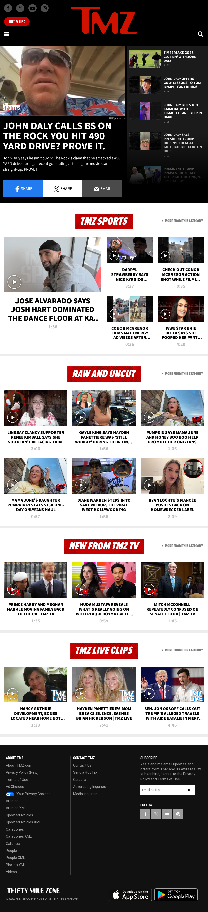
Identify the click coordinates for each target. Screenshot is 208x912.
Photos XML (16, 865)
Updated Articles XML (23, 822)
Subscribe (189, 790)
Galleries (13, 843)
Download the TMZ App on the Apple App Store (130, 895)
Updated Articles (19, 815)
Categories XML (19, 836)
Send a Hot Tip (85, 772)
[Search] (201, 34)
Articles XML (16, 808)
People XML (15, 858)
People (11, 851)
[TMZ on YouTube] (167, 814)
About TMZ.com (19, 765)
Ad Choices (15, 787)
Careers (79, 780)
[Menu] (7, 34)
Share (26, 188)
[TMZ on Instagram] (45, 8)
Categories (15, 829)
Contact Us (82, 765)
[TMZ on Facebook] (8, 8)
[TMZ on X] (20, 8)
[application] (62, 81)
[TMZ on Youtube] (32, 8)
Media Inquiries (85, 794)
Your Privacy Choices (33, 794)
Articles (12, 801)
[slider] (62, 116)
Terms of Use (17, 780)
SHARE (66, 188)
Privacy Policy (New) (22, 772)
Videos (11, 872)
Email (105, 188)
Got (17, 21)
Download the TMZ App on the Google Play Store (176, 894)
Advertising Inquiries (89, 787)
